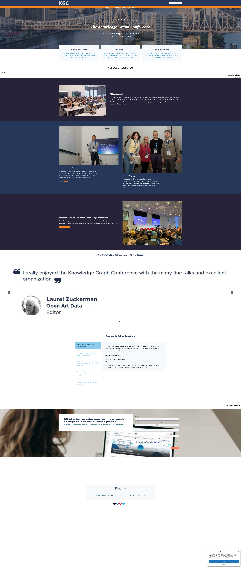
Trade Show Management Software (234, 407)
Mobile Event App (237, 77)
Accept (223, 561)
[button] (238, 551)
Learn (150, 3)
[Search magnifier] (181, 3)
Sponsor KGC (142, 3)
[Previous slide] (9, 292)
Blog (147, 3)
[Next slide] (232, 292)
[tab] (118, 321)
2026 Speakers (135, 3)
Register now (162, 3)
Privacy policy (224, 564)
